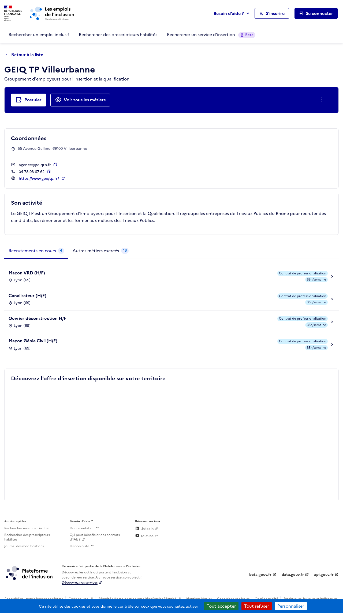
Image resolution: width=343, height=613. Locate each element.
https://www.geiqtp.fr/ (39, 178)
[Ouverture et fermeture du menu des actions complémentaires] (323, 100)
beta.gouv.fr (260, 574)
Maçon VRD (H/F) (27, 273)
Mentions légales (199, 598)
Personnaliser (290, 606)
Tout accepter (221, 606)
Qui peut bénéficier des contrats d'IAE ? (95, 537)
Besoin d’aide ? (229, 13)
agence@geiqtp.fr (35, 165)
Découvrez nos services (80, 582)
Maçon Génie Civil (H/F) (33, 341)
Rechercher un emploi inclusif (39, 34)
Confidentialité (266, 598)
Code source (78, 598)
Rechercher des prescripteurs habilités (118, 34)
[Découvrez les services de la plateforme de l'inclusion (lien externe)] (29, 572)
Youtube (147, 536)
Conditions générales (233, 598)
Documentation (82, 528)
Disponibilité (79, 546)
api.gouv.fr (324, 574)
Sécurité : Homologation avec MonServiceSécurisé (137, 598)
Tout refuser (256, 606)
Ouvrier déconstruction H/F (37, 318)
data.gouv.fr (293, 574)
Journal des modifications (24, 546)
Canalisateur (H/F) (27, 295)
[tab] (36, 250)
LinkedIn (147, 528)
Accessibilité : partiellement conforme (33, 598)
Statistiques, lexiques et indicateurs (310, 598)
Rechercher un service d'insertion (210, 34)
